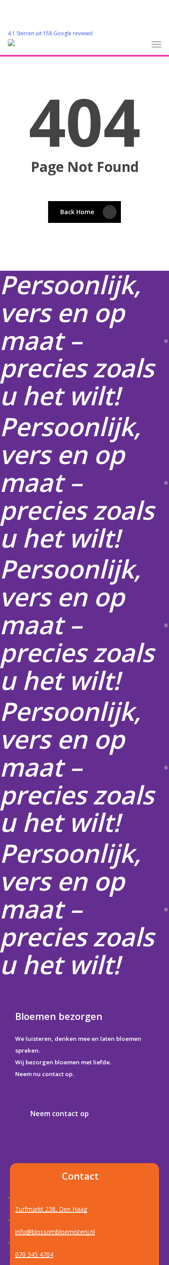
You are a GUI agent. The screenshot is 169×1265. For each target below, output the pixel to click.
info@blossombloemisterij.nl (55, 1232)
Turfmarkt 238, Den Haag (51, 1209)
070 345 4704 (34, 1254)
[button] (156, 44)
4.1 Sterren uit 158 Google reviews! (50, 33)
